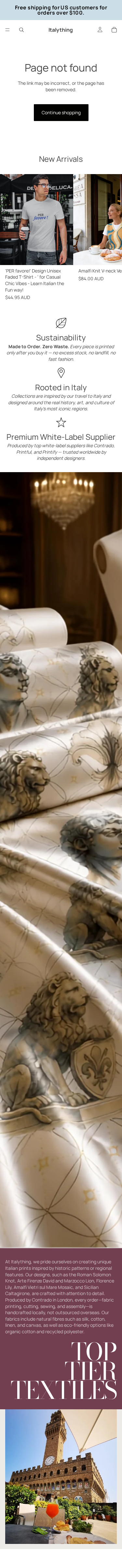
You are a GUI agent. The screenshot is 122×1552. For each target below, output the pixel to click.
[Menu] (7, 29)
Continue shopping (61, 112)
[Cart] (114, 30)
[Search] (21, 30)
